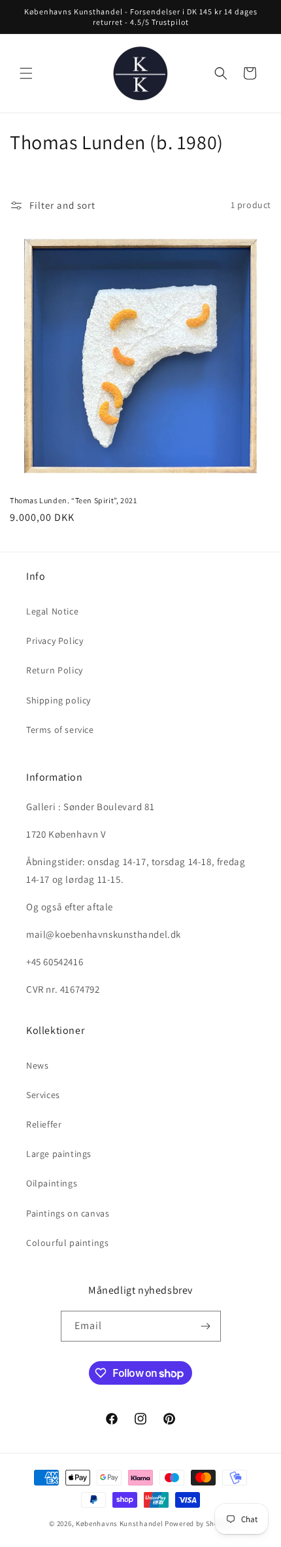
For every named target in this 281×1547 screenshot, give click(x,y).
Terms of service (60, 730)
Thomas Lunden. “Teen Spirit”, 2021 (73, 500)
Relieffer (43, 1124)
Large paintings (58, 1154)
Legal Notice (52, 611)
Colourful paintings (67, 1243)
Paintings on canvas (67, 1213)
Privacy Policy (54, 641)
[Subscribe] (205, 1326)
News (37, 1065)
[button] (26, 73)
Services (43, 1095)
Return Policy (54, 670)
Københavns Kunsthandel (119, 1523)
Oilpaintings (51, 1183)
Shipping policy (58, 700)
